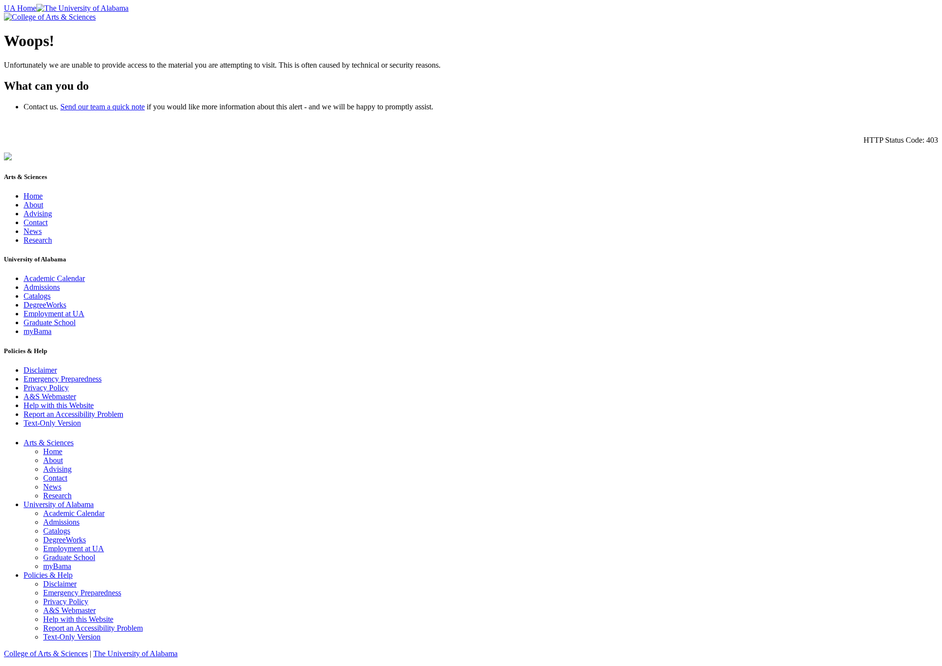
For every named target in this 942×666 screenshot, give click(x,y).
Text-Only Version (52, 423)
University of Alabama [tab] (59, 504)
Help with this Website (59, 405)
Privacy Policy (46, 388)
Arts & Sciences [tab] (49, 442)
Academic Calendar (54, 278)
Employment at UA (54, 313)
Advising (38, 213)
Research (38, 240)
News (33, 231)
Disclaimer (40, 370)
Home (33, 196)
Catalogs (37, 296)
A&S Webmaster (50, 396)
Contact (36, 222)
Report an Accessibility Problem (73, 414)
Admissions (42, 287)
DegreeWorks (45, 305)
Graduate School (50, 322)
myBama (38, 331)
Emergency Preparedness (63, 379)
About (33, 205)
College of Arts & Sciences (46, 653)
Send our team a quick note (102, 106)
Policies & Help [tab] (48, 575)
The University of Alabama (135, 653)
